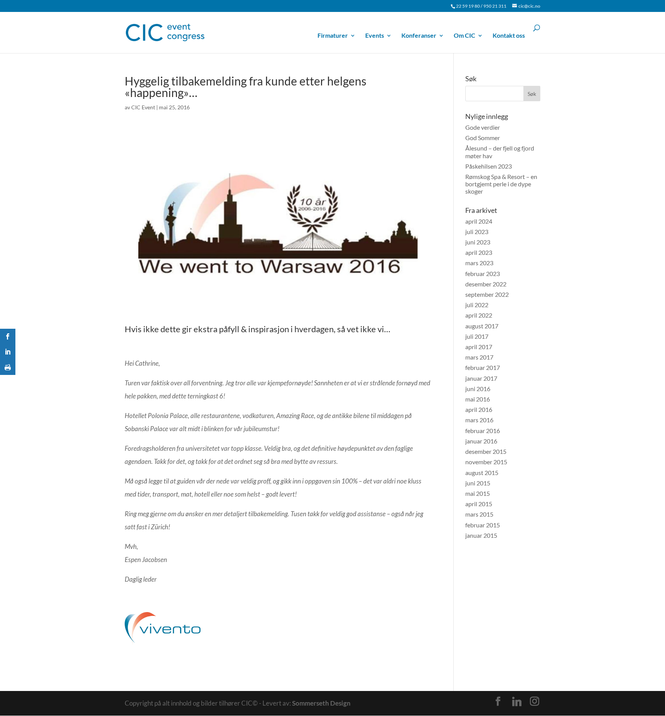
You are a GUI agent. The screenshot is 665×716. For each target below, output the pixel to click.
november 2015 (486, 461)
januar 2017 (481, 378)
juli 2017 (476, 336)
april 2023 (478, 252)
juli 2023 (476, 231)
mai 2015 (477, 493)
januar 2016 (481, 441)
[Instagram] (534, 701)
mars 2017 (479, 357)
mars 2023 (479, 262)
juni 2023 (477, 242)
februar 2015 (482, 525)
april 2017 (478, 346)
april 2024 (478, 221)
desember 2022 (485, 284)
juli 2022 (476, 304)
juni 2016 (477, 388)
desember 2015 (485, 451)
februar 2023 (482, 273)
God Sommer (482, 137)
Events (374, 35)
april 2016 (478, 409)
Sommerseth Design (321, 703)
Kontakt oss (509, 35)
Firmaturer (332, 35)
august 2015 (481, 472)
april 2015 (478, 503)
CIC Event (143, 107)
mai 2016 (477, 399)
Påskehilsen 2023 (488, 166)
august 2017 (481, 326)
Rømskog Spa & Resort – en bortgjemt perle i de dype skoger (501, 184)
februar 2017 (482, 367)
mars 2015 (479, 514)
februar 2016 (482, 430)
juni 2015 (477, 483)
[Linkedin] (517, 701)
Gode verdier (482, 127)
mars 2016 (479, 419)
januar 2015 (481, 535)
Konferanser (418, 35)
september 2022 (487, 294)
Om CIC (464, 35)
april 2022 (478, 315)
